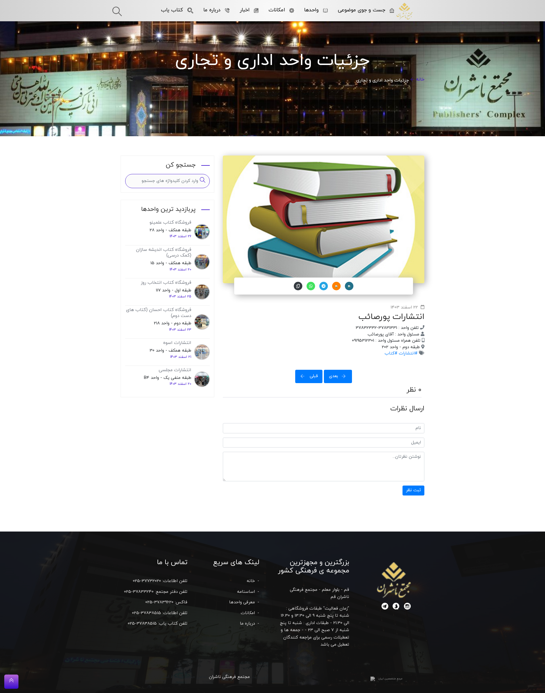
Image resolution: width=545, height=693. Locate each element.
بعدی (333, 376)
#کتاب (391, 353)
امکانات (277, 10)
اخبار (245, 10)
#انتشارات (407, 353)
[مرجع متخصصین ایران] (372, 679)
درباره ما (212, 10)
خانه (420, 79)
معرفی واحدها (242, 602)
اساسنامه (246, 592)
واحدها (311, 10)
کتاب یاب (172, 10)
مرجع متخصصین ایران (390, 679)
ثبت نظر (413, 490)
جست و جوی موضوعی (361, 10)
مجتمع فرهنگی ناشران (229, 677)
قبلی (313, 376)
